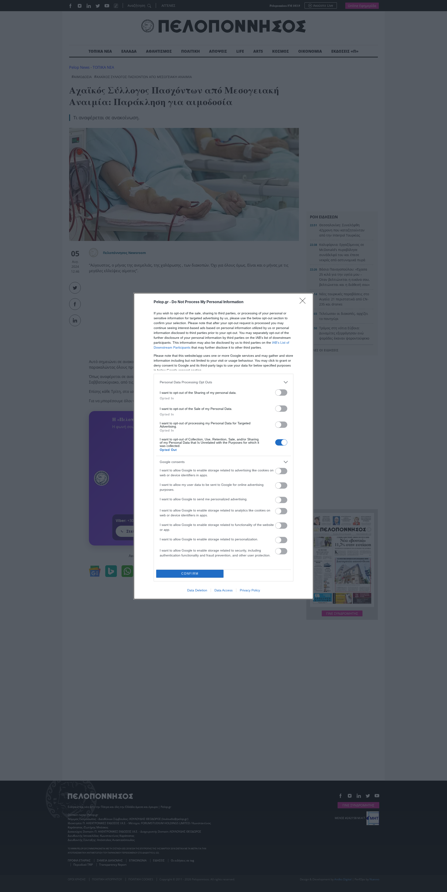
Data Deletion (197, 590)
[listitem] (223, 382)
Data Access (223, 590)
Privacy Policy (250, 590)
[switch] (281, 392)
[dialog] (223, 446)
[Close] (304, 302)
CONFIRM (190, 573)
